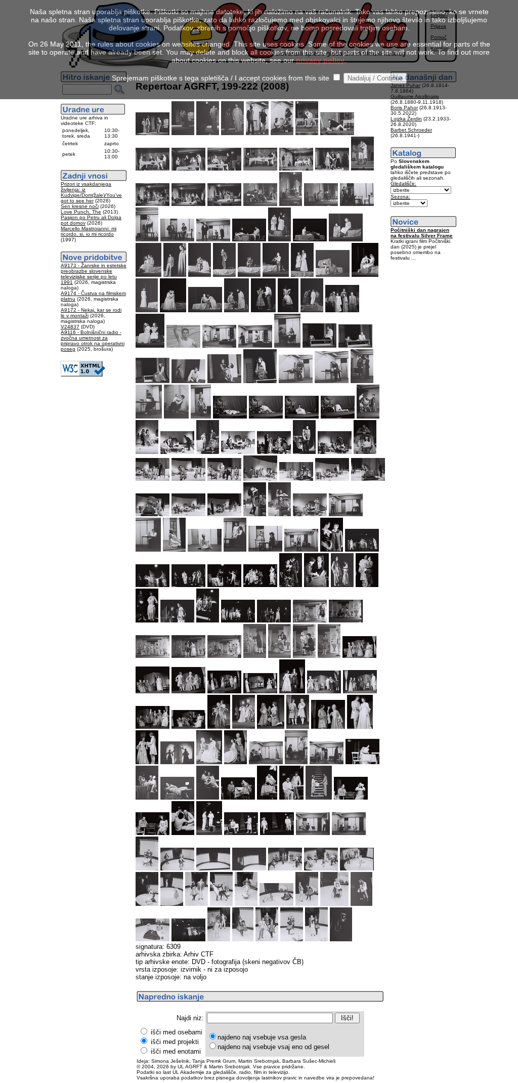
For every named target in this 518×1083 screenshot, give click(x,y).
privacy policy (320, 60)
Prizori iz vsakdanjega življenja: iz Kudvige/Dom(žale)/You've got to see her (91, 192)
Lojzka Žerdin (406, 118)
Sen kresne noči (80, 206)
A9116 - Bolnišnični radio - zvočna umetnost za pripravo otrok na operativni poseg (92, 340)
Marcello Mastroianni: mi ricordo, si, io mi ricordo (88, 231)
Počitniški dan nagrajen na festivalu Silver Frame (422, 232)
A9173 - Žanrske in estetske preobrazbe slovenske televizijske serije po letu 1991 (93, 274)
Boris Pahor (404, 107)
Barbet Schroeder (411, 130)
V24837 (70, 326)
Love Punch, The (81, 212)
